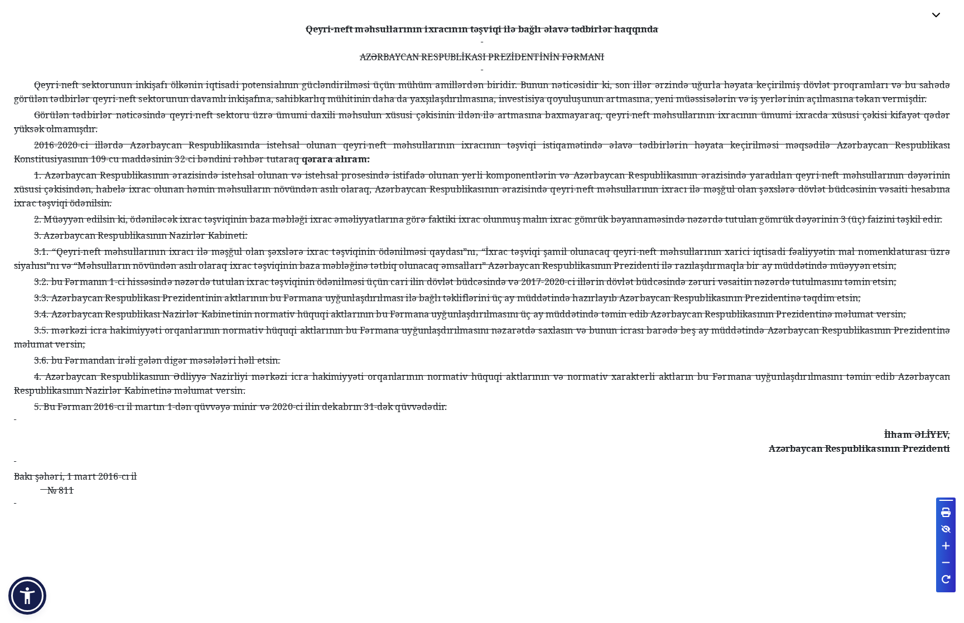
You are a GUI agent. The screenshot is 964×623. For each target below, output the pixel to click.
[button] (27, 595)
